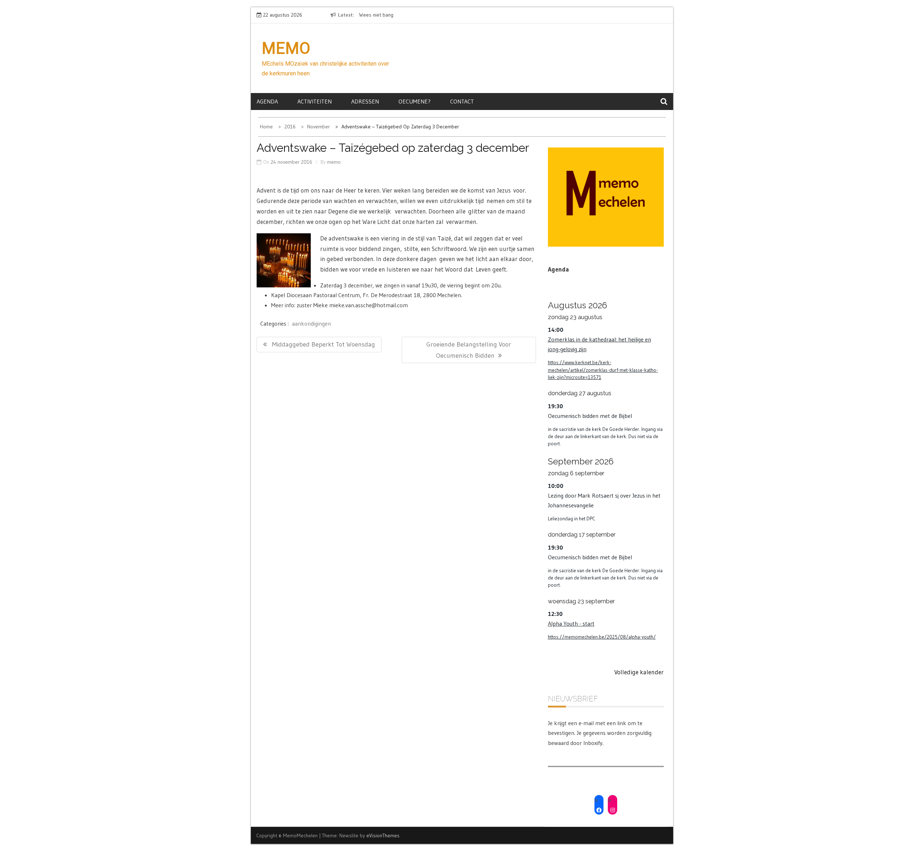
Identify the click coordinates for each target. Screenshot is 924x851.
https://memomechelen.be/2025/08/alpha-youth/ (602, 637)
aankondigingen (311, 323)
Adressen (365, 101)
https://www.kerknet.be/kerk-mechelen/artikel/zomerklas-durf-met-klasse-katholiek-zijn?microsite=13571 (603, 370)
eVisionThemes (383, 835)
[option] (425, 15)
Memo (286, 48)
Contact (462, 101)
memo (334, 162)
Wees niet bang (376, 15)
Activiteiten (314, 101)
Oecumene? (414, 101)
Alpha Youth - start (571, 623)
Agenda (267, 101)
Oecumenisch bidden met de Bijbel (590, 415)
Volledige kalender (639, 672)
